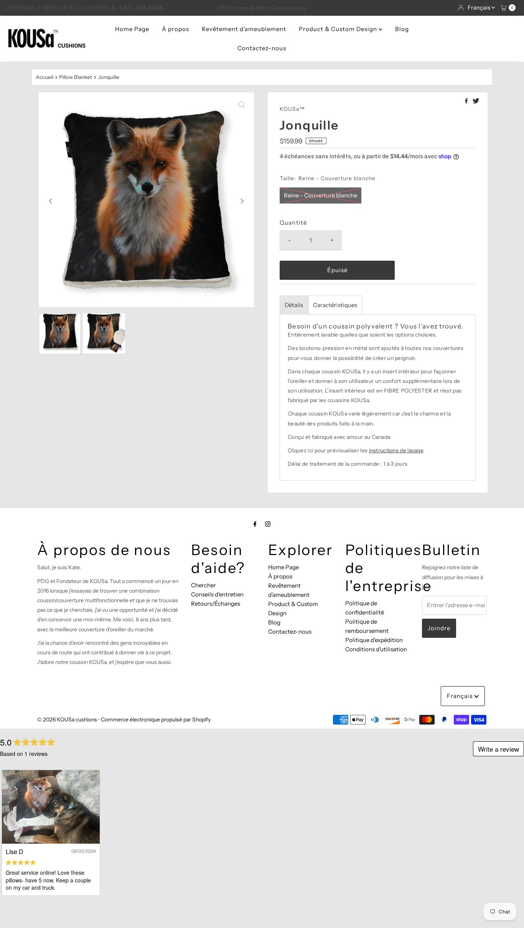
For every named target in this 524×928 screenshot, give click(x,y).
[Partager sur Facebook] (467, 101)
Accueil (44, 77)
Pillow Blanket (75, 77)
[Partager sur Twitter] (476, 101)
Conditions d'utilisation (376, 649)
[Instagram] (267, 524)
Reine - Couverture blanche (320, 195)
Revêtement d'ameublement (244, 29)
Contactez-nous (261, 48)
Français (479, 7)
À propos (175, 29)
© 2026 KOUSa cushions (67, 719)
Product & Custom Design (339, 29)
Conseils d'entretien (217, 594)
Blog (402, 29)
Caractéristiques (335, 305)
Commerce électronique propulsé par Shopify (156, 719)
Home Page (132, 29)
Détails (294, 305)
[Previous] (51, 200)
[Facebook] (255, 524)
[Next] (241, 200)
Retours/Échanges (215, 603)
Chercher (203, 585)
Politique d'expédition (374, 640)
